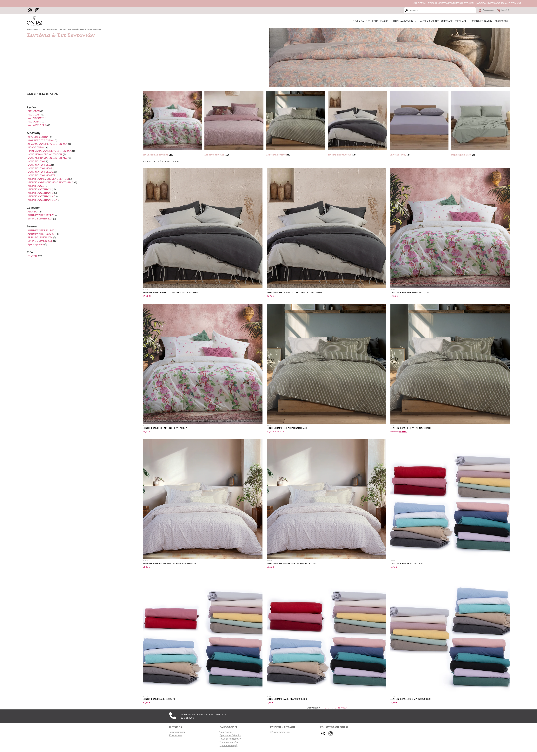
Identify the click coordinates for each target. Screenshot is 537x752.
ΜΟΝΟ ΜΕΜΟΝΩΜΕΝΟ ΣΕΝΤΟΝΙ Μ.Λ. (47, 158)
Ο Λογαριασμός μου (280, 732)
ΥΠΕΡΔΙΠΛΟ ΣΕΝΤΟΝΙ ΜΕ (41, 196)
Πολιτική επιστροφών (230, 739)
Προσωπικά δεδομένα (230, 735)
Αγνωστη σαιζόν (36, 244)
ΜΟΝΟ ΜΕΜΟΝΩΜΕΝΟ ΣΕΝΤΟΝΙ (45, 154)
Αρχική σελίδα (32, 29)
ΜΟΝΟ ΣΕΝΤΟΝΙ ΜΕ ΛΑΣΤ (41, 175)
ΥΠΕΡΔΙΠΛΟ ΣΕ (36, 186)
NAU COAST (34, 115)
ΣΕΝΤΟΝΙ (32, 256)
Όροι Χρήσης (226, 732)
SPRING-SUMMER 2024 (40, 218)
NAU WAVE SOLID (37, 125)
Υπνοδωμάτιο (74, 29)
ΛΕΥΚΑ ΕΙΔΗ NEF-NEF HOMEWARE (53, 29)
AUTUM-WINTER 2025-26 (41, 234)
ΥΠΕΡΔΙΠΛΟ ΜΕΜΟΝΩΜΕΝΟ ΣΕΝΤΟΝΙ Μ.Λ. (51, 182)
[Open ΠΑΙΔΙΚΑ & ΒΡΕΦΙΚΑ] (415, 21)
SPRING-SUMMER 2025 (40, 241)
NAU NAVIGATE (36, 118)
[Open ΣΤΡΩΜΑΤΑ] (468, 21)
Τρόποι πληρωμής (229, 745)
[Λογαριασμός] (480, 10)
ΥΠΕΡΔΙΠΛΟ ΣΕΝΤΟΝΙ (39, 189)
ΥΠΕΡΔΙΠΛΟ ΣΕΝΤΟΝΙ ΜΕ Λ (42, 200)
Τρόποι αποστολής (229, 742)
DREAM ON (34, 111)
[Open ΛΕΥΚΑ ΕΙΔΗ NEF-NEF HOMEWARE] (390, 21)
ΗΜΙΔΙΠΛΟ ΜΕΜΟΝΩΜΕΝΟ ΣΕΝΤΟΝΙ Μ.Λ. (50, 151)
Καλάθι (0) (505, 10)
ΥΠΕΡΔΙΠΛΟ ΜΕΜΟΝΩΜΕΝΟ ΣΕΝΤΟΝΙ (48, 179)
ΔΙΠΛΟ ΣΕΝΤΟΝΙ (36, 147)
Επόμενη (342, 708)
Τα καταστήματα (177, 732)
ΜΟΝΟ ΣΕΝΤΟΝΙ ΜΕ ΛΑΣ (41, 172)
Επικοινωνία (175, 735)
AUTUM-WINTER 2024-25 (41, 215)
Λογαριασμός (488, 10)
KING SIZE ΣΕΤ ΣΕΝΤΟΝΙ (41, 140)
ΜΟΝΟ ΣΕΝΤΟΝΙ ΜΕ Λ (39, 165)
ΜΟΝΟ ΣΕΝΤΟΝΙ (36, 161)
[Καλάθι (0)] (498, 10)
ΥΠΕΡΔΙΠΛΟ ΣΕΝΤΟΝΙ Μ (41, 193)
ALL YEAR (33, 211)
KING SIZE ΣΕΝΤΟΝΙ (38, 137)
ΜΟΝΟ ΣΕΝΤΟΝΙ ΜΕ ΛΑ (40, 168)
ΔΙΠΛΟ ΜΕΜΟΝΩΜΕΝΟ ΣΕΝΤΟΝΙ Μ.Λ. (48, 144)
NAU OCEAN (34, 122)
